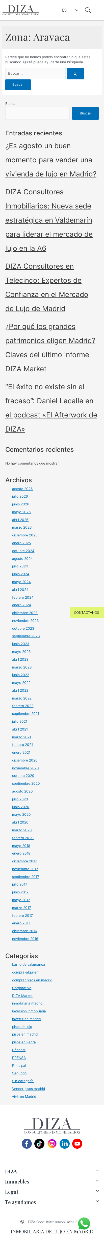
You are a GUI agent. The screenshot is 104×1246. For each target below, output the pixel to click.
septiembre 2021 (25, 714)
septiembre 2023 (26, 636)
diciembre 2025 (24, 535)
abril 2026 (20, 520)
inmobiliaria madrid (27, 1003)
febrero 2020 (23, 838)
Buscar (11, 104)
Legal (11, 1191)
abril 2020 (20, 822)
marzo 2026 (22, 527)
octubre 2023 (23, 628)
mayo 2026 (21, 512)
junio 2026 (20, 504)
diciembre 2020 (25, 760)
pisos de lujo (22, 1027)
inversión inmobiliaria (29, 1011)
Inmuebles (17, 1181)
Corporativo (21, 988)
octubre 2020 (23, 776)
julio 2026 (20, 496)
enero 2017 (21, 923)
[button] (98, 10)
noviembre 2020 (25, 768)
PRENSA (19, 1058)
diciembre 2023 (25, 613)
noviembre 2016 (25, 939)
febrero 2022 (22, 706)
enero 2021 (21, 752)
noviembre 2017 (25, 869)
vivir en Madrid (24, 1097)
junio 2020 (20, 807)
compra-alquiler (25, 972)
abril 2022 (20, 690)
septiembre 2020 (26, 783)
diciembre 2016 (24, 931)
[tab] (52, 1171)
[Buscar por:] (44, 73)
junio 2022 (20, 675)
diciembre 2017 (24, 861)
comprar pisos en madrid (32, 980)
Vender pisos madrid (28, 1089)
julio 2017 (19, 884)
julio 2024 (20, 566)
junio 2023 (20, 644)
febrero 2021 (22, 745)
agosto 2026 (22, 489)
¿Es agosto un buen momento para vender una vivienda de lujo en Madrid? (50, 159)
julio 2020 (20, 799)
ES (64, 10)
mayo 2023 (21, 652)
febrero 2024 (23, 597)
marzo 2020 (22, 830)
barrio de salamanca (28, 964)
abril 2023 (20, 659)
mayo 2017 (21, 900)
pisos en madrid (25, 1034)
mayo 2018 (21, 846)
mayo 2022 (21, 683)
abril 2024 (20, 590)
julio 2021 (19, 721)
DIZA (11, 1171)
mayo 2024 (21, 582)
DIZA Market (22, 996)
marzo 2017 (21, 908)
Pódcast (18, 1050)
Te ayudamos (20, 1202)
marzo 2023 (22, 667)
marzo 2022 (22, 698)
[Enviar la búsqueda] (75, 73)
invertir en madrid (26, 1019)
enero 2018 (21, 853)
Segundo (19, 1073)
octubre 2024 (23, 551)
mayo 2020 (21, 814)
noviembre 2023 (25, 621)
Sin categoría (23, 1081)
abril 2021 (20, 729)
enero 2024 (21, 605)
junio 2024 (20, 574)
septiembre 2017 (25, 877)
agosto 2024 (22, 559)
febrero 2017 (22, 916)
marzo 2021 (21, 737)
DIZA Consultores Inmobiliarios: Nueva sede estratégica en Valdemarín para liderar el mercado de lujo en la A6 (49, 220)
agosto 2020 (22, 791)
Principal (19, 1065)
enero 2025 (21, 543)
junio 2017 (20, 892)
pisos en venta (24, 1042)
